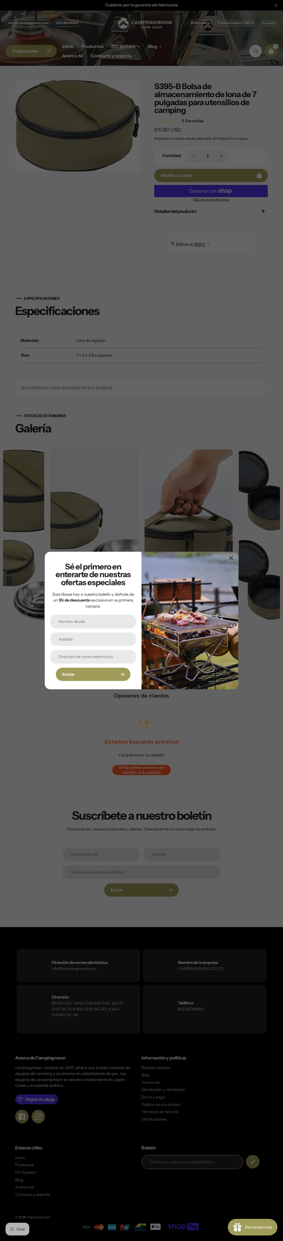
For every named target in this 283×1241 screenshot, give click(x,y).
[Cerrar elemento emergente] (231, 557)
